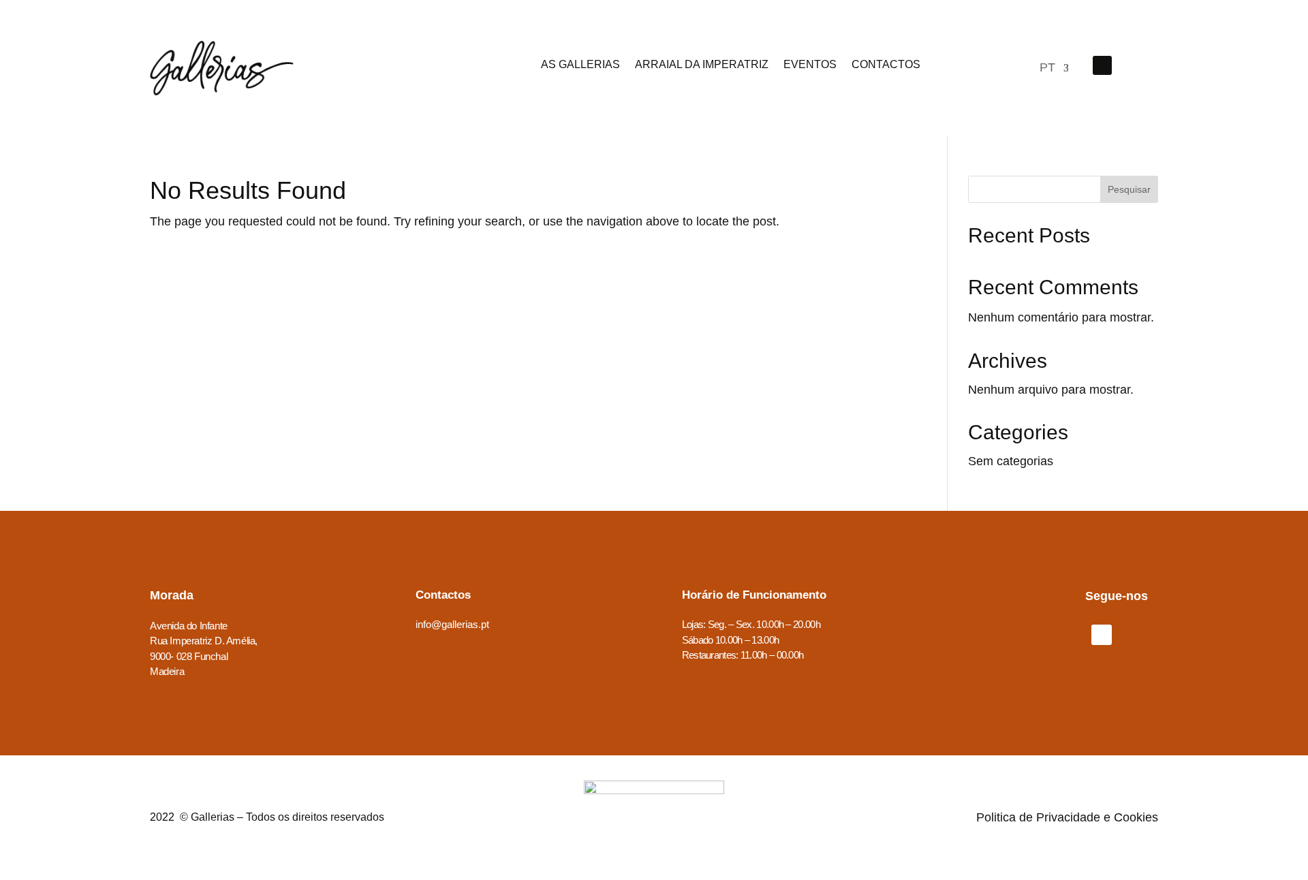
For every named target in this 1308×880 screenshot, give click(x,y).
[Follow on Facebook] (1102, 65)
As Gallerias (580, 65)
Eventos (810, 65)
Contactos (886, 65)
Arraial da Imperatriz (701, 65)
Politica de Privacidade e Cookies (1067, 817)
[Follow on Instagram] (1137, 65)
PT (1047, 68)
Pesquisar (1129, 189)
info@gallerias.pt (452, 624)
